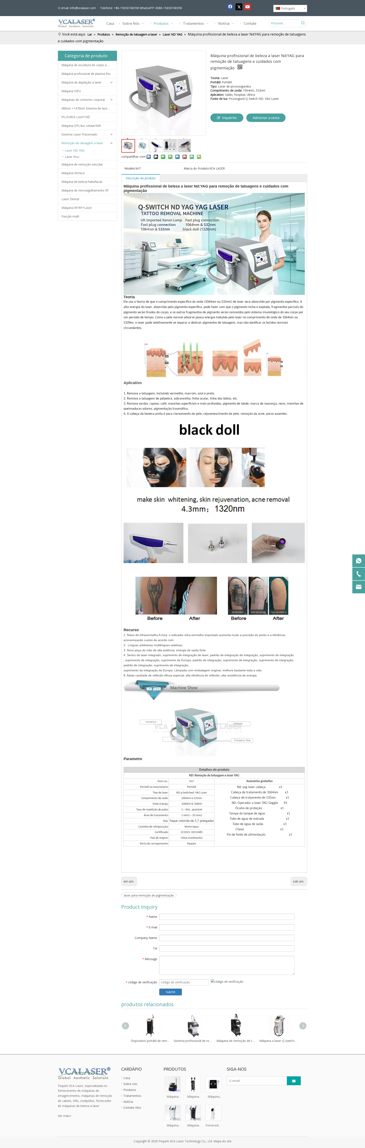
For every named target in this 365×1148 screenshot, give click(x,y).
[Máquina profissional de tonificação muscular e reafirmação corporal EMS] (172, 1112)
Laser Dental (70, 199)
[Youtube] (247, 6)
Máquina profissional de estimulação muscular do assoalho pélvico (193, 1125)
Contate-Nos (132, 1108)
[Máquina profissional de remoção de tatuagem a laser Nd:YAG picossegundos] (172, 1084)
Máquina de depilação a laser (81, 82)
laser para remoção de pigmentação (149, 895)
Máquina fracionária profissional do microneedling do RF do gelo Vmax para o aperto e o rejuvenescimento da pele (213, 1097)
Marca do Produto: (197, 168)
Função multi (70, 216)
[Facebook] (230, 6)
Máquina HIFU (71, 91)
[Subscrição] (294, 1080)
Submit (170, 992)
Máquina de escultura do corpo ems (86, 65)
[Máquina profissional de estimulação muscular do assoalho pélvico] (193, 1112)
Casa (126, 1078)
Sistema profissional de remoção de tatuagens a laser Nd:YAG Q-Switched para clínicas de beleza (177, 1041)
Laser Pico (72, 157)
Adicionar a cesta (266, 117)
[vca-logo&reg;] (84, 1072)
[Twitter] (239, 6)
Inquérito (229, 117)
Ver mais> (64, 1116)
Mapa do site (223, 1141)
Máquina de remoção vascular (82, 164)
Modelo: (130, 168)
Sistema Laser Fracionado (79, 134)
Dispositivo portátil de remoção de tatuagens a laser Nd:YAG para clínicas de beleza (134, 1041)
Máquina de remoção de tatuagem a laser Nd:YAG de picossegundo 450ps (220, 1041)
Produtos (129, 1090)
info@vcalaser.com (83, 8)
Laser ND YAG (74, 150)
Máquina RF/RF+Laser (76, 208)
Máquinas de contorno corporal (83, 100)
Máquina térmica (72, 173)
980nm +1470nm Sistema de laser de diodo (89, 108)
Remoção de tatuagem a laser (82, 143)
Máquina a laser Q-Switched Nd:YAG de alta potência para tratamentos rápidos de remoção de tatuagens (263, 1041)
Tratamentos (132, 1096)
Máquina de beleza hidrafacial (81, 182)
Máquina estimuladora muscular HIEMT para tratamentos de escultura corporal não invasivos (193, 1097)
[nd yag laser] (214, 195)
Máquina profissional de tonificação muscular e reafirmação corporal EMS (173, 1125)
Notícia (128, 1102)
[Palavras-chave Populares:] (303, 23)
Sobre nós (130, 1084)
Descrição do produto (141, 178)
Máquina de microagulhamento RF (85, 190)
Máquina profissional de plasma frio (85, 74)
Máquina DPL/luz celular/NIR (81, 126)
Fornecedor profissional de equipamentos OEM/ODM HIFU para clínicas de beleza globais (213, 1125)
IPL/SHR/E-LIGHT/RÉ (75, 117)
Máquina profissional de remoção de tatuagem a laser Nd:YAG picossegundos (173, 1097)
